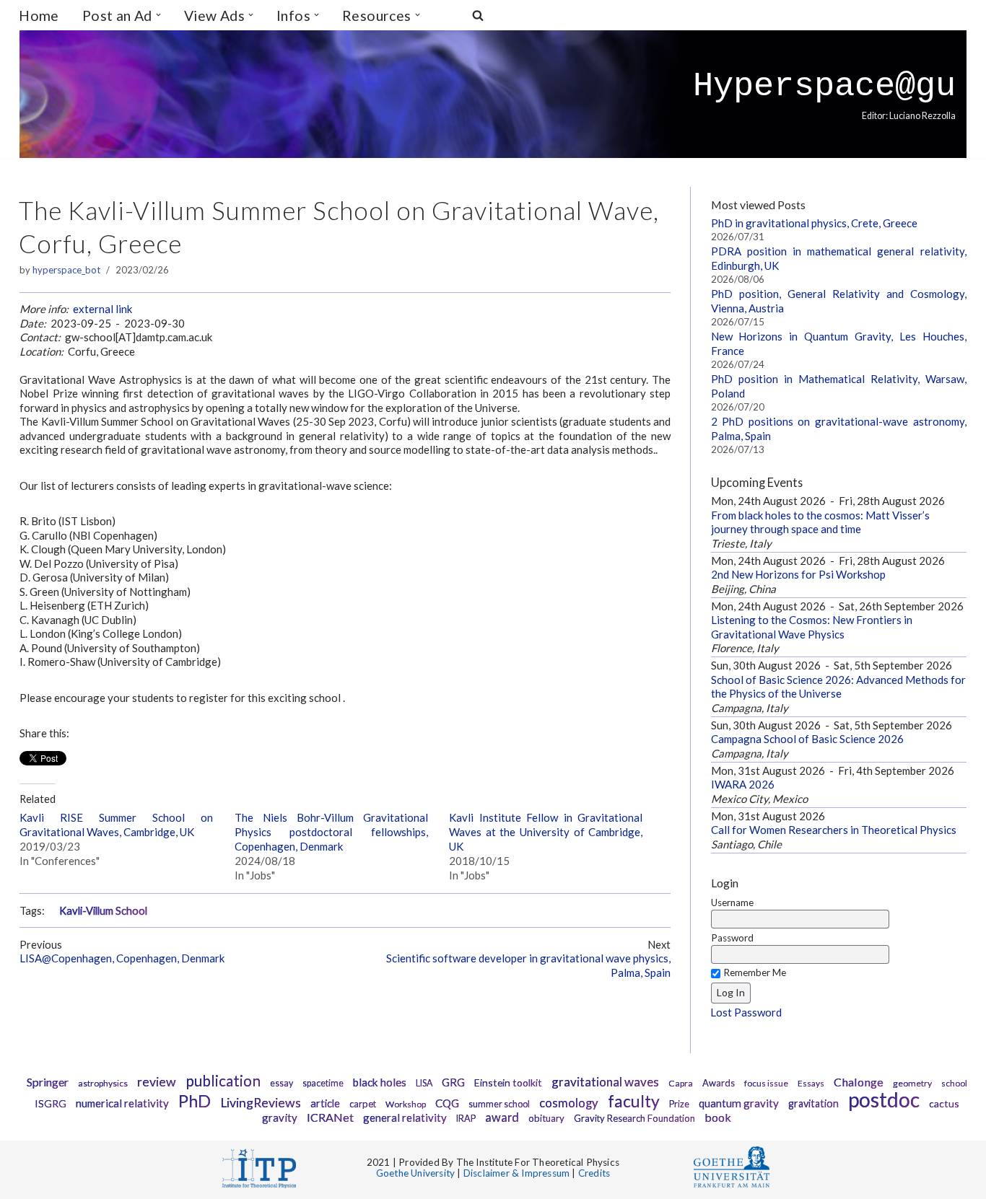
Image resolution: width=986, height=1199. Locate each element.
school (954, 1083)
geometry (912, 1083)
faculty (634, 1101)
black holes (379, 1082)
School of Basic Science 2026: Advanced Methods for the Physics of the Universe (838, 686)
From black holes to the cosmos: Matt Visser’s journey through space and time (820, 522)
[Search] (478, 15)
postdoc (884, 1099)
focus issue (766, 1083)
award (502, 1117)
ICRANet (330, 1117)
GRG (453, 1082)
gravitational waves (605, 1081)
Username (732, 902)
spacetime (323, 1083)
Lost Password (746, 1012)
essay (281, 1083)
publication (223, 1080)
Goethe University (415, 1173)
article (325, 1103)
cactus (944, 1103)
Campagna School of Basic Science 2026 (807, 738)
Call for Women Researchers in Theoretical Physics (833, 829)
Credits (594, 1173)
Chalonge (859, 1082)
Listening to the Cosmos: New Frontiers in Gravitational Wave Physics (811, 627)
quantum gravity (739, 1103)
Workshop (405, 1104)
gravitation (813, 1103)
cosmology (568, 1103)
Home (39, 15)
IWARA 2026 (743, 784)
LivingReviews (260, 1102)
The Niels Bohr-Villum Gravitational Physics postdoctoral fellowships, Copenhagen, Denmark (331, 832)
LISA (424, 1083)
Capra (680, 1083)
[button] (158, 14)
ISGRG (50, 1103)
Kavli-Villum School (103, 911)
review (156, 1081)
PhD (194, 1101)
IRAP (466, 1118)
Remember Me (754, 972)
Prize (679, 1104)
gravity (279, 1117)
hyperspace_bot (66, 270)
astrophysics (103, 1083)
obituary (546, 1118)
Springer (48, 1082)
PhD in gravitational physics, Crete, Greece (814, 222)
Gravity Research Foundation (634, 1118)
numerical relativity (122, 1103)
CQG (447, 1103)
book (717, 1117)
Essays (811, 1083)
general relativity (405, 1117)
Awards (718, 1083)
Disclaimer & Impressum (516, 1173)
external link (102, 308)
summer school (499, 1104)
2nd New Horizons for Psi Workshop (798, 574)
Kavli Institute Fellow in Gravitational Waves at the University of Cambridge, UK (545, 832)
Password (732, 938)
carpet (362, 1104)
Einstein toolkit (508, 1082)
